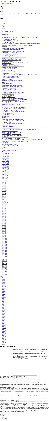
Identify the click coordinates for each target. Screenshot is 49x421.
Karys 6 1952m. (3, 282)
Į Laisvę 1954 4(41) (4, 183)
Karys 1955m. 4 (3, 289)
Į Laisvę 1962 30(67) (4, 198)
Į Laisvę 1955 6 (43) (4, 184)
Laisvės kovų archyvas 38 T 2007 (5, 174)
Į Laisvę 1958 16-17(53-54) (4, 190)
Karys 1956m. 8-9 (3, 296)
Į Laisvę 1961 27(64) (4, 196)
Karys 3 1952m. (3, 280)
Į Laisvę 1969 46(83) (4, 207)
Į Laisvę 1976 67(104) (4, 218)
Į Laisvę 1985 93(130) (4, 234)
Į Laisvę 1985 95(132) (4, 235)
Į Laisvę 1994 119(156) (4, 249)
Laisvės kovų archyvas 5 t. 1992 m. (5, 154)
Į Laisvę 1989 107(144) (4, 242)
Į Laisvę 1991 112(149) (4, 245)
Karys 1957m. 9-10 (4, 300)
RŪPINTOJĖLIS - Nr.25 (4, 274)
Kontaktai (3, 27)
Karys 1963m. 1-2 (3, 316)
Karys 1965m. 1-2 (3, 322)
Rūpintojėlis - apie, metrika (4, 259)
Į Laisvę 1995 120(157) (4, 250)
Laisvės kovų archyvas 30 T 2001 (5, 169)
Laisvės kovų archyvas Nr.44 (5, 177)
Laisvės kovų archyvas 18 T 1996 (5, 162)
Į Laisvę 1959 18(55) (4, 191)
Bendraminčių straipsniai (4, 24)
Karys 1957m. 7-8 (3, 299)
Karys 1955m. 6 (3, 290)
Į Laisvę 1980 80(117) (4, 226)
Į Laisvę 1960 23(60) (4, 194)
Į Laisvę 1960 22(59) (4, 193)
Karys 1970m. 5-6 (3, 338)
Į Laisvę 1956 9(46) (4, 186)
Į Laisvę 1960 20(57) (4, 192)
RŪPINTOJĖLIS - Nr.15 (4, 268)
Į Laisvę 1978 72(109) (4, 221)
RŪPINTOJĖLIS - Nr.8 (4, 264)
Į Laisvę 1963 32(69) (4, 199)
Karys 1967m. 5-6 (3, 329)
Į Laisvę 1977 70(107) (4, 220)
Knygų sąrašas (3, 28)
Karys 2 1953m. (3, 285)
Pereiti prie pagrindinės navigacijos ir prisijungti (7, 3)
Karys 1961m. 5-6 (3, 311)
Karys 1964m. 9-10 (4, 321)
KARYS (2, 277)
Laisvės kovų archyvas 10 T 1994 (5, 157)
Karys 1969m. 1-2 (3, 334)
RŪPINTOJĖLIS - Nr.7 (4, 263)
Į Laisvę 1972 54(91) (4, 211)
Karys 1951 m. (3, 278)
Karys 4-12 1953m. (4, 286)
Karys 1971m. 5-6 (3, 341)
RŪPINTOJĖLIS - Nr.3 (4, 261)
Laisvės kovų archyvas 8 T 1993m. (5, 156)
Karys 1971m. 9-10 (4, 342)
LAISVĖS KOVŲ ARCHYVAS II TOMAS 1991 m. (7, 153)
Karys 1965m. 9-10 (4, 324)
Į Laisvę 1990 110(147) (4, 244)
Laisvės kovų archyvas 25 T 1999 (5, 166)
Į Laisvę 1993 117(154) (4, 248)
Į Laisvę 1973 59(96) (4, 214)
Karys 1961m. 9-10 (4, 312)
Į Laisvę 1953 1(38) (4, 181)
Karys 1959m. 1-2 (3, 304)
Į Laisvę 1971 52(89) (4, 210)
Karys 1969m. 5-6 (3, 335)
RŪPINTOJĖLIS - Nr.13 (4, 267)
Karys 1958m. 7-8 (3, 302)
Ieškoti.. (1, 11)
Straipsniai (3, 7)
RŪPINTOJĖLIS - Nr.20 (4, 271)
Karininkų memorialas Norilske (5, 178)
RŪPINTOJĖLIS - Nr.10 (4, 265)
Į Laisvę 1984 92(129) (4, 233)
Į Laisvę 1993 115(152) (4, 247)
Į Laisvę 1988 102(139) (4, 239)
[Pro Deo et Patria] (2, 414)
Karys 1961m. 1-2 (3, 310)
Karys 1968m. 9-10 (4, 333)
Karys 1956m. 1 (3, 294)
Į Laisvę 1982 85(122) (4, 229)
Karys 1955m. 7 (3, 291)
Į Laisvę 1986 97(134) (4, 236)
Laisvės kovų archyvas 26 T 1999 (5, 167)
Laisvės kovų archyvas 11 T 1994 (5, 158)
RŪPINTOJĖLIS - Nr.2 (4, 260)
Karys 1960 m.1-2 (3, 307)
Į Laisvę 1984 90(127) (4, 232)
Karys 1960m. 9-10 (4, 309)
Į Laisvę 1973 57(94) (4, 213)
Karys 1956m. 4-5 (3, 295)
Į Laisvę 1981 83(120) (4, 228)
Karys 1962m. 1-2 (3, 313)
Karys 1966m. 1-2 (3, 325)
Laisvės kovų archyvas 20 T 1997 (5, 163)
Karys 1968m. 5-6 (3, 332)
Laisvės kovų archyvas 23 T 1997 (5, 165)
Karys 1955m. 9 (3, 292)
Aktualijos (3, 25)
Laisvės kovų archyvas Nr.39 (5, 175)
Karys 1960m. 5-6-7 (4, 308)
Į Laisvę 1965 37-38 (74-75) (5, 202)
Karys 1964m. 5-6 (3, 320)
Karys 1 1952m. (3, 279)
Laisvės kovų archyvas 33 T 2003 (5, 171)
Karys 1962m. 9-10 (4, 315)
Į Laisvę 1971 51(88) (4, 209)
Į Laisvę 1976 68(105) (4, 219)
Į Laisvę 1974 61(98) (4, 215)
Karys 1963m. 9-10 (4, 318)
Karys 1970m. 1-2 (3, 337)
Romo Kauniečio (3, 23)
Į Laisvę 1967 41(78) (4, 204)
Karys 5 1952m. (3, 281)
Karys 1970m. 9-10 (4, 339)
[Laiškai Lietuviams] (2, 415)
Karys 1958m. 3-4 (3, 301)
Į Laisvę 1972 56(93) (4, 212)
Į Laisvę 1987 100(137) (4, 238)
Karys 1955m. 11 (3, 293)
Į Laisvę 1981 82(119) (4, 227)
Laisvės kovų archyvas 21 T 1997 (5, 164)
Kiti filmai (3, 33)
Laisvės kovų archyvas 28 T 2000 (5, 168)
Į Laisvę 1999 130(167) (4, 256)
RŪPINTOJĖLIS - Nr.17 (4, 269)
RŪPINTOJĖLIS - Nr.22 (4, 272)
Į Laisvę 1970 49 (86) (4, 208)
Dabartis (2, 22)
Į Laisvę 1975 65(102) (4, 217)
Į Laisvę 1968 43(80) (4, 205)
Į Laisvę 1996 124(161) (4, 252)
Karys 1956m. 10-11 (4, 297)
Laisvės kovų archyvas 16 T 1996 (5, 161)
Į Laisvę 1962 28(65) (4, 197)
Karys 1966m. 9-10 (4, 327)
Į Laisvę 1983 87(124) (4, 230)
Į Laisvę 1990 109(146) (4, 243)
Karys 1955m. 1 (3, 287)
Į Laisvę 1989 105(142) (4, 241)
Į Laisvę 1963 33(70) (4, 200)
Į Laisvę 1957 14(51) (4, 189)
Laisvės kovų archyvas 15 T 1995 (5, 160)
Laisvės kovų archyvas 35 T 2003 (5, 172)
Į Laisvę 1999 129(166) (4, 255)
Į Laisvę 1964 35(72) (4, 201)
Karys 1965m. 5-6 (3, 323)
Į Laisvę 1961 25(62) (4, 195)
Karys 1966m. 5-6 (3, 326)
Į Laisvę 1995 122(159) (4, 251)
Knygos (2, 8)
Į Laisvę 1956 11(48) (4, 187)
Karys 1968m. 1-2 (3, 331)
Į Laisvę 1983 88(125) (4, 231)
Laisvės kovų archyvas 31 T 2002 (5, 170)
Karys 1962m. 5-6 (3, 314)
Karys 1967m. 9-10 (4, 330)
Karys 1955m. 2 (3, 288)
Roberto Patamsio (3, 26)
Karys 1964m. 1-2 (3, 319)
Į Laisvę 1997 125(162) (4, 253)
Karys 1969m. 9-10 (4, 336)
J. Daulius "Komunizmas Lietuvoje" (5, 130)
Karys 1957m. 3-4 (3, 298)
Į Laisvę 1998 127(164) (4, 254)
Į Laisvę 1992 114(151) (4, 246)
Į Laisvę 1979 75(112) (4, 223)
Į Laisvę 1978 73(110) (4, 222)
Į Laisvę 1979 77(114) (4, 224)
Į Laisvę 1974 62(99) (4, 216)
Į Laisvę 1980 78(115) (4, 225)
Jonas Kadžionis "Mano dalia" (5, 34)
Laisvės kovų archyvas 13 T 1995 (5, 159)
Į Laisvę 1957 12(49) (4, 188)
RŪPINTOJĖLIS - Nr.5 (4, 262)
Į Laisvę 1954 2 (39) (4, 182)
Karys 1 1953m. (3, 284)
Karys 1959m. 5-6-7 (4, 305)
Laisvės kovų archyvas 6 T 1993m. (5, 155)
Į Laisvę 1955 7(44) (4, 185)
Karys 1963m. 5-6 (3, 317)
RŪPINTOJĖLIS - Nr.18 (4, 270)
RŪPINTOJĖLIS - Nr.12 (4, 266)
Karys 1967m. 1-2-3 (4, 328)
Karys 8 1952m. (3, 283)
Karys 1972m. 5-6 (3, 344)
